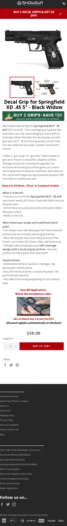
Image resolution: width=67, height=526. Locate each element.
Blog (2, 434)
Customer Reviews (9, 396)
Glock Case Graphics (10, 469)
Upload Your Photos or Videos (14, 401)
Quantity (8, 338)
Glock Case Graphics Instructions (16, 473)
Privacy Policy (6, 420)
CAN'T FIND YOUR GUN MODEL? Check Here (20, 450)
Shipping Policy (7, 415)
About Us (4, 405)
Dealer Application (9, 488)
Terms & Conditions (9, 424)
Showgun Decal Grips (18, 515)
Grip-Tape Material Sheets (12, 459)
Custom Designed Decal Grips (14, 478)
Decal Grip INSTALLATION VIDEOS (15, 454)
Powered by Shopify (38, 515)
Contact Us (5, 410)
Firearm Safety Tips (9, 429)
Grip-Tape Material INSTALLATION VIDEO (18, 464)
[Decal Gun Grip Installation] (33, 306)
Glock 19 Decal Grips (10, 483)
